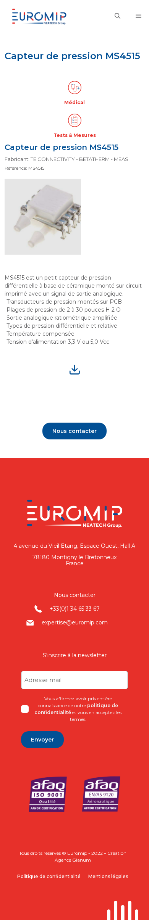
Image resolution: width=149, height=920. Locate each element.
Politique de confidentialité (49, 876)
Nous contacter (74, 431)
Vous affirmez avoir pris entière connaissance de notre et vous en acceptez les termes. (77, 709)
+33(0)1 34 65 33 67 (75, 608)
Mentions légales (108, 876)
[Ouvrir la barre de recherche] (117, 16)
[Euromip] (45, 16)
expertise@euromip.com (75, 622)
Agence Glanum (73, 860)
